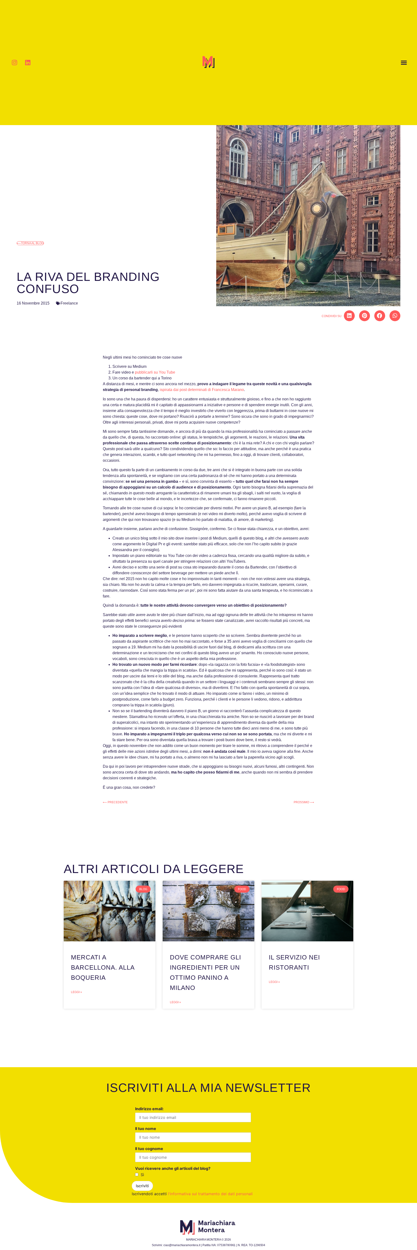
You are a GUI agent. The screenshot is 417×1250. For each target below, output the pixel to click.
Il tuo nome (145, 1128)
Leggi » (76, 992)
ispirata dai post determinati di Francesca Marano (202, 390)
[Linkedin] (28, 63)
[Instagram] (14, 63)
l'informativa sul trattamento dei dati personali (210, 1193)
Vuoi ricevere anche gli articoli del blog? (172, 1168)
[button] (404, 63)
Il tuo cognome (149, 1148)
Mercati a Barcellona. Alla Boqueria (102, 967)
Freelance (69, 303)
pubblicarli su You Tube (155, 372)
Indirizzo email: (149, 1108)
